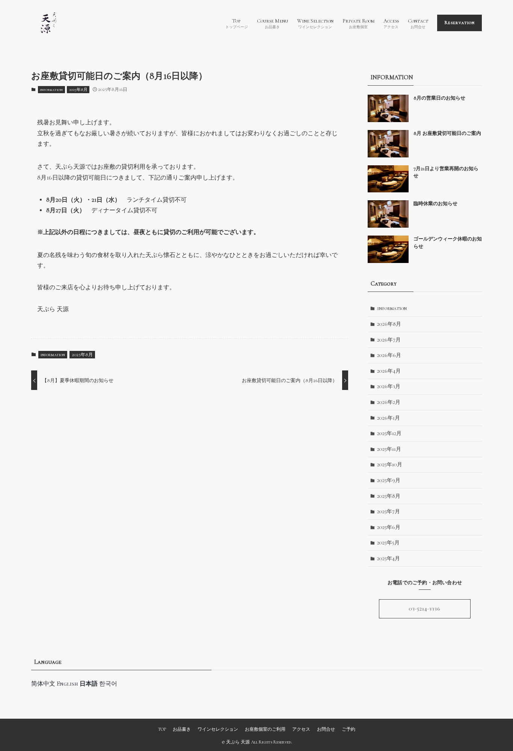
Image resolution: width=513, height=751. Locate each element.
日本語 (89, 684)
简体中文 (43, 684)
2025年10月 (389, 464)
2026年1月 (388, 418)
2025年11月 (389, 449)
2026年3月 (388, 386)
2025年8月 (78, 89)
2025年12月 (389, 433)
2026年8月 (389, 324)
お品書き (182, 729)
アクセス (301, 729)
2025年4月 (388, 558)
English (67, 684)
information (51, 89)
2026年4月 (389, 371)
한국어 (108, 684)
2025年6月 (388, 527)
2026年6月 (389, 355)
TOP (162, 729)
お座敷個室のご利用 (265, 729)
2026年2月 (388, 402)
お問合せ (326, 729)
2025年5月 (388, 542)
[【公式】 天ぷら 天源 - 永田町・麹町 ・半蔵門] (48, 23)
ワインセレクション (218, 729)
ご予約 (348, 729)
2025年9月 (388, 480)
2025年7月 (388, 511)
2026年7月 (389, 340)
